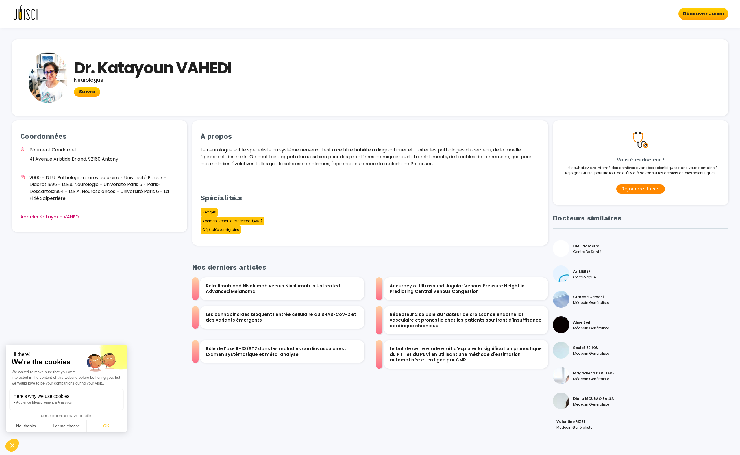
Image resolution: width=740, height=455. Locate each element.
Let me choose (66, 426)
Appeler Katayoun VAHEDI (50, 216)
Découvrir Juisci (703, 13)
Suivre (87, 91)
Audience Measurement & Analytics (44, 402)
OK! (107, 426)
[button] (12, 445)
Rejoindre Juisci (640, 188)
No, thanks (26, 426)
